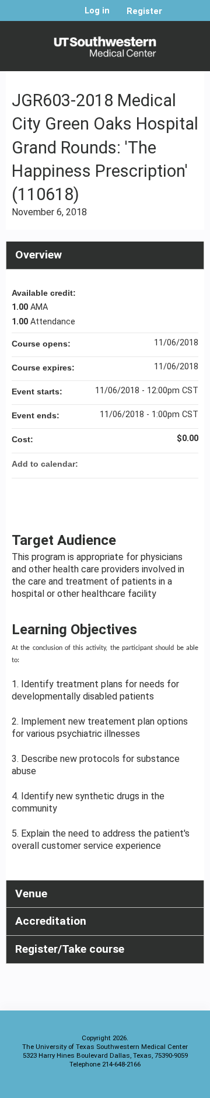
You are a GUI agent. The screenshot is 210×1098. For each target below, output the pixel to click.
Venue (31, 893)
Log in (97, 11)
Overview (38, 254)
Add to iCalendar (174, 463)
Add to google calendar (143, 464)
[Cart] (176, 17)
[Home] (105, 43)
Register (144, 11)
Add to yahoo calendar (158, 464)
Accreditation (50, 921)
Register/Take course (69, 949)
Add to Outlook (189, 464)
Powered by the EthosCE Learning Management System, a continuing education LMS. (162, 1086)
